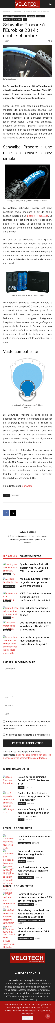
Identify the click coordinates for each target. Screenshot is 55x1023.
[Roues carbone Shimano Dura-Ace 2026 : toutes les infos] (9, 781)
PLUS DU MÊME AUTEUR (30, 556)
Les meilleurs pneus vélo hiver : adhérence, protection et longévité (34, 641)
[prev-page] (5, 652)
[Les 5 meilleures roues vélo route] (9, 842)
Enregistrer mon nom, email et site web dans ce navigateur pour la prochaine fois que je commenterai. (26, 725)
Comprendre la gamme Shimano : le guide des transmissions (31, 854)
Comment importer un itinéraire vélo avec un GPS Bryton (33, 931)
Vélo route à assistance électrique (31, 920)
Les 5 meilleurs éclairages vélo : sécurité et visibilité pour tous (33, 870)
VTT (25, 19)
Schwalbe (17, 11)
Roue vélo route (24, 843)
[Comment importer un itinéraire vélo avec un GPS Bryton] (9, 943)
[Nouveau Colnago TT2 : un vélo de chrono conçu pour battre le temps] (9, 814)
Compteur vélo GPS (25, 904)
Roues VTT (8, 19)
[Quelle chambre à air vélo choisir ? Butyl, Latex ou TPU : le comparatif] (10, 569)
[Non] (51, 1011)
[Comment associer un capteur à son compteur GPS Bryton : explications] (9, 908)
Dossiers (7, 574)
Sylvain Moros (28, 531)
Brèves (21, 787)
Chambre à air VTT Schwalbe (36, 11)
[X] (13, 513)
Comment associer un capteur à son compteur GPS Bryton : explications (35, 897)
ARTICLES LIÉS (10, 556)
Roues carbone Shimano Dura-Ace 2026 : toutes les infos (33, 780)
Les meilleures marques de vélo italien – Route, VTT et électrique (35, 626)
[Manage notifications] (47, 1016)
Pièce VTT (40, 16)
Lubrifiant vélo (9, 586)
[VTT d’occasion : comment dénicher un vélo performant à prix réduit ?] (10, 597)
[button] (5, 4)
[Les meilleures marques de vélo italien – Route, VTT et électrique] (10, 626)
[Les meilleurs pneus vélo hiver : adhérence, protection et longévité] (10, 646)
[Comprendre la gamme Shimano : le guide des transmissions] (9, 861)
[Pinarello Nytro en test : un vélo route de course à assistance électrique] (9, 921)
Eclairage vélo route (25, 878)
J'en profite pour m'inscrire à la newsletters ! (27, 734)
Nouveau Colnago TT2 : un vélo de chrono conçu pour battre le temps (33, 813)
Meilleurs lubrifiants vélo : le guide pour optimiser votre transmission (35, 582)
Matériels (31, 16)
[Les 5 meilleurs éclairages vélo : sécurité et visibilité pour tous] (9, 880)
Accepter (27, 1018)
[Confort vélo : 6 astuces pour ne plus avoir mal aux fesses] (10, 612)
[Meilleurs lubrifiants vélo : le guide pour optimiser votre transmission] (10, 582)
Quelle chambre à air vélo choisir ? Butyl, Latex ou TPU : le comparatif (34, 568)
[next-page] (10, 652)
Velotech (6, 11)
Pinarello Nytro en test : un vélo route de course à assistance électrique (33, 913)
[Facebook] (6, 513)
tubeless (15, 496)
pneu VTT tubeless (37, 215)
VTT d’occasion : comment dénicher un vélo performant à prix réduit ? (36, 597)
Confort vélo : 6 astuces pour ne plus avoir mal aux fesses (35, 611)
